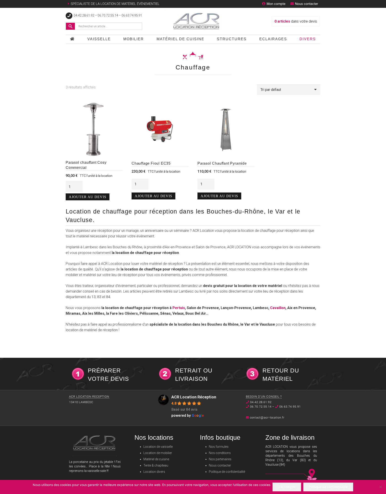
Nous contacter (220, 465)
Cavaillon (277, 308)
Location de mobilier (157, 453)
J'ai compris (287, 487)
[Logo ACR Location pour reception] (199, 21)
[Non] (380, 487)
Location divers (154, 471)
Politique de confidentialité (227, 471)
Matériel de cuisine (156, 459)
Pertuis (178, 308)
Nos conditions (220, 453)
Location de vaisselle (158, 446)
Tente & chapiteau (155, 465)
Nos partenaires (220, 459)
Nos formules (219, 446)
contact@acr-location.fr (267, 417)
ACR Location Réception (193, 397)
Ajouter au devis (87, 197)
